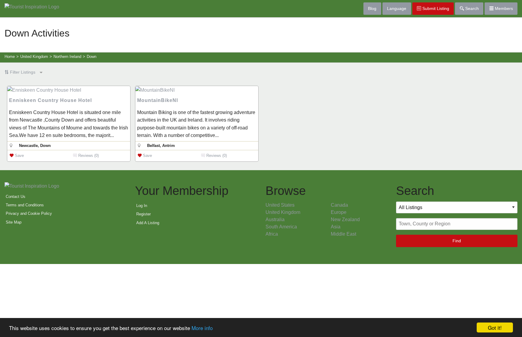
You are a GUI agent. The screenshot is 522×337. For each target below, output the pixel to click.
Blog (372, 8)
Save (19, 155)
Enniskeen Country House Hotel (50, 100)
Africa (272, 234)
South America (281, 226)
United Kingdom (283, 212)
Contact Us (15, 196)
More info (202, 328)
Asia (335, 226)
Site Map (13, 222)
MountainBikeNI (157, 100)
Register (143, 214)
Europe (338, 212)
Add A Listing (147, 223)
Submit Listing (435, 8)
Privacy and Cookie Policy (29, 213)
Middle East (343, 234)
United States (280, 205)
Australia (275, 219)
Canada (339, 205)
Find (457, 240)
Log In (141, 205)
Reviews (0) (88, 155)
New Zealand (345, 219)
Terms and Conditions (25, 205)
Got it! (495, 327)
